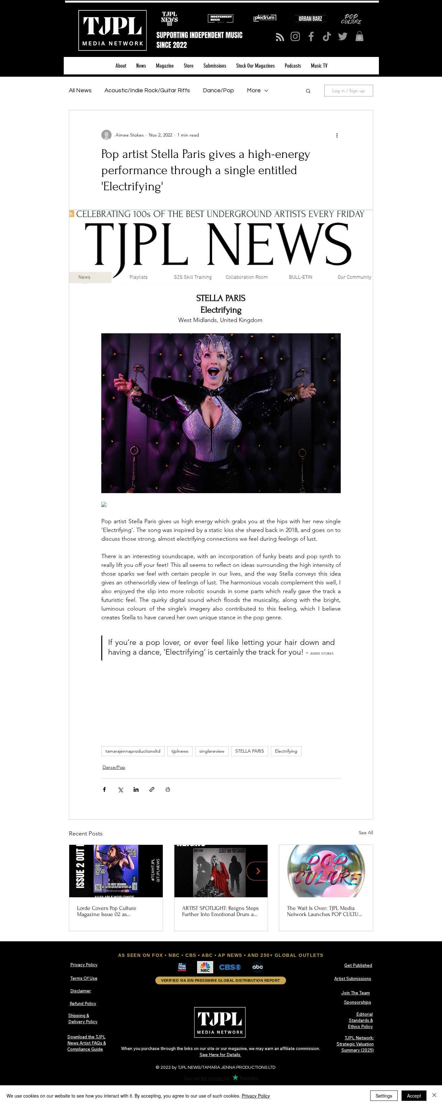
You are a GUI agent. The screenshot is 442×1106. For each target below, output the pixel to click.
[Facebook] (311, 36)
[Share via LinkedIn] (136, 789)
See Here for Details (220, 1054)
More (254, 90)
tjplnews (179, 751)
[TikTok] (327, 36)
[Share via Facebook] (104, 789)
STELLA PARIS (249, 751)
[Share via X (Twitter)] (120, 789)
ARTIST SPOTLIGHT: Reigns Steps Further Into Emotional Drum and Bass (221, 911)
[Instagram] (295, 36)
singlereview (211, 751)
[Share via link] (152, 789)
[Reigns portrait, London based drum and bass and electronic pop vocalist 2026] (221, 871)
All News (80, 90)
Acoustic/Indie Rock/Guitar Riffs (147, 90)
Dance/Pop (218, 90)
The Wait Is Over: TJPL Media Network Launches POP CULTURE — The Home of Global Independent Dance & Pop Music (326, 911)
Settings (384, 1095)
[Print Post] (168, 789)
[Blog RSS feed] (280, 37)
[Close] (434, 1095)
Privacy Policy (256, 1095)
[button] (359, 36)
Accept (414, 1095)
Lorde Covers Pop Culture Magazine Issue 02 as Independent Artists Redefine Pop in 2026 (111, 911)
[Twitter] (343, 36)
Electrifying (286, 751)
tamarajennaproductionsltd (132, 751)
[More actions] (337, 135)
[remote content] (221, 505)
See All (366, 832)
